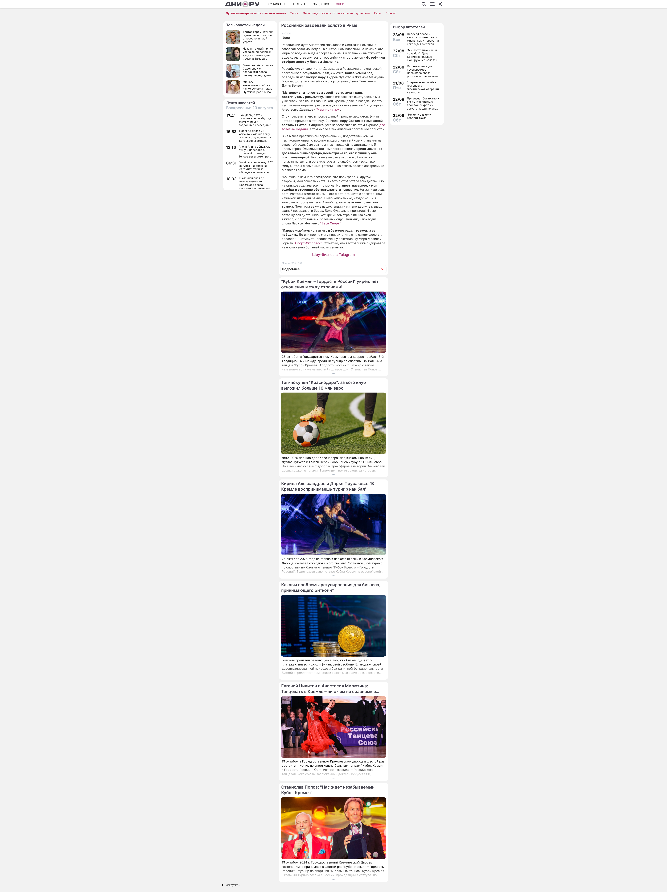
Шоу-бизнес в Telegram (333, 254)
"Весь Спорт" (330, 223)
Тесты (294, 13)
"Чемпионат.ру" (328, 109)
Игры (377, 13)
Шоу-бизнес (275, 4)
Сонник (391, 13)
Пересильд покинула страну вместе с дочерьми (336, 13)
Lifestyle (299, 4)
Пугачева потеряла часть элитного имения (256, 13)
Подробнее (291, 269)
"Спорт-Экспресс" (308, 243)
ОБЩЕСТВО (321, 4)
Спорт (341, 4)
